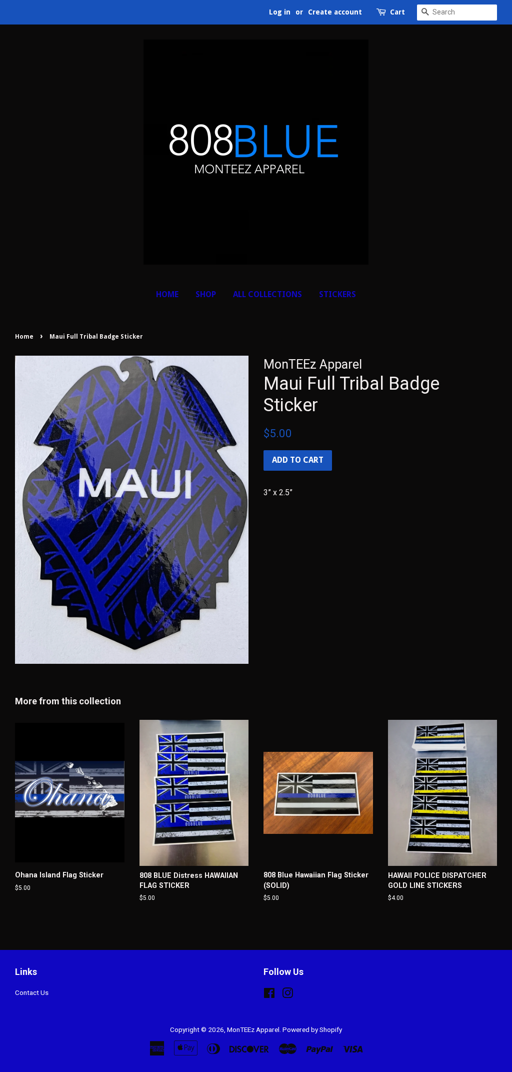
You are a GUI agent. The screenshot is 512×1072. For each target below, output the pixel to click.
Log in (279, 12)
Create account (335, 12)
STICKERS (337, 294)
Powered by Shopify (312, 1029)
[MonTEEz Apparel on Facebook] (269, 995)
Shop (206, 294)
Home (167, 294)
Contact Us (31, 992)
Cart (397, 12)
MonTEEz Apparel (253, 1029)
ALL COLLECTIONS (267, 294)
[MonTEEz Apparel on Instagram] (287, 995)
